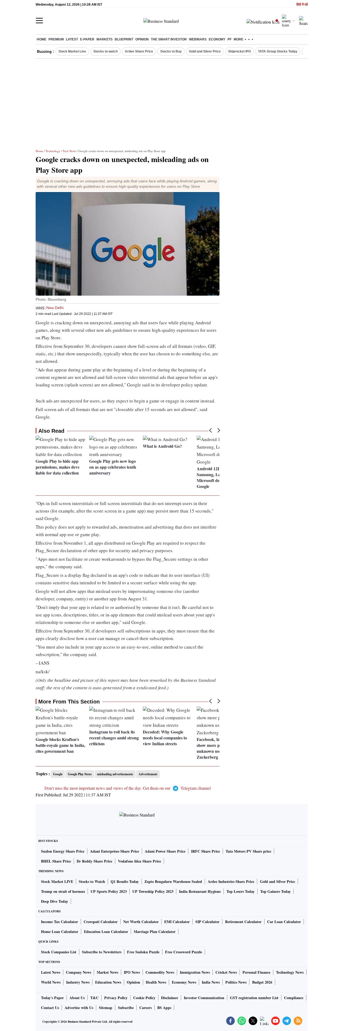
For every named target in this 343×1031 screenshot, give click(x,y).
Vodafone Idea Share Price (139, 861)
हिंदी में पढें (302, 4)
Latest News (50, 972)
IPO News (132, 972)
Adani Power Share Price (165, 851)
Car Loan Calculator (284, 921)
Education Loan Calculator (106, 931)
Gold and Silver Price (205, 51)
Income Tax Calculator (59, 921)
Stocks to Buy (171, 51)
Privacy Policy (116, 997)
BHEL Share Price (56, 861)
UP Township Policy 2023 (152, 891)
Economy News (184, 982)
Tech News (69, 151)
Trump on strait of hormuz (63, 891)
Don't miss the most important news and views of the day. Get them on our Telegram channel (127, 788)
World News (51, 982)
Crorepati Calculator (101, 921)
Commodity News (160, 972)
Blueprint (124, 39)
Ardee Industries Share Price (231, 881)
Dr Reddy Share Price (94, 861)
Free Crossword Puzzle (183, 952)
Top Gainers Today (275, 891)
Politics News (236, 982)
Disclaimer (169, 997)
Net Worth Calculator (141, 921)
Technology (53, 151)
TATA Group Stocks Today (277, 51)
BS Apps (164, 1007)
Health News (156, 982)
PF (230, 39)
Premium (56, 39)
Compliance (293, 997)
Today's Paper (52, 997)
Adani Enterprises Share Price (114, 851)
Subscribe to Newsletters (101, 952)
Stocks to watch (105, 51)
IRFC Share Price (205, 851)
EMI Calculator (177, 921)
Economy (217, 39)
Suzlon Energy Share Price (62, 851)
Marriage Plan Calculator (155, 931)
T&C (94, 997)
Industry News (78, 982)
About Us (77, 997)
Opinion (142, 39)
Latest (72, 39)
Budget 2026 (262, 982)
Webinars (198, 39)
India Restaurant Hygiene (200, 891)
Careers (145, 1007)
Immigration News (195, 972)
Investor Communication (204, 997)
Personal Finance (256, 972)
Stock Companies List (58, 952)
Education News (108, 982)
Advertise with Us (79, 1007)
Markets (104, 39)
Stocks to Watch (92, 881)
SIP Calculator (207, 921)
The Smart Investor (169, 39)
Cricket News (226, 972)
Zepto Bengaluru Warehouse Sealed (173, 881)
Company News (78, 972)
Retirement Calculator (243, 921)
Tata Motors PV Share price (248, 851)
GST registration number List (254, 997)
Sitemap (105, 1007)
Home (41, 39)
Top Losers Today (240, 891)
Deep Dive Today (54, 901)
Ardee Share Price (139, 51)
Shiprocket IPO (239, 51)
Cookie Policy (144, 997)
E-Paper (87, 39)
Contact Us (50, 1007)
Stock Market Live (72, 51)
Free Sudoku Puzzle (143, 952)
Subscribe (126, 1007)
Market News (107, 972)
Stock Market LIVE (57, 881)
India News (211, 982)
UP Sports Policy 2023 (109, 891)
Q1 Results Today (125, 881)
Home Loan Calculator (59, 931)
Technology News (290, 972)
